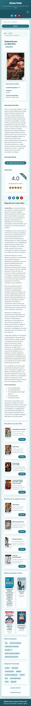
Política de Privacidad (10, 703)
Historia (22, 674)
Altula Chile (15, 3)
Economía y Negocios (11, 674)
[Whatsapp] (17, 197)
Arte (6, 678)
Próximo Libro (14, 692)
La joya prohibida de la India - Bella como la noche (17, 481)
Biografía (13, 681)
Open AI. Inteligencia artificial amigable (9, 627)
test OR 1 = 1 (8, 650)
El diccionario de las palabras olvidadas (21, 627)
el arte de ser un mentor (11, 646)
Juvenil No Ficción (15, 678)
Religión (18, 671)
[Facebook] (15, 15)
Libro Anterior (16, 688)
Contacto (20, 703)
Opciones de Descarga (15, 163)
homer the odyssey (15, 643)
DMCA (25, 703)
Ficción (10, 33)
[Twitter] (11, 15)
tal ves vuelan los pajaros (12, 653)
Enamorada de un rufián (16, 464)
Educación (15, 668)
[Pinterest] (19, 15)
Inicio (5, 33)
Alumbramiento (17, 539)
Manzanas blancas (18, 522)
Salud (6, 681)
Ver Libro (22, 439)
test (6, 643)
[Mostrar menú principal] (28, 12)
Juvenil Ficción (9, 671)
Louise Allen (9, 46)
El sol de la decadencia (16, 556)
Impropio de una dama (19, 429)
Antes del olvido (21, 592)
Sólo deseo (15, 446)
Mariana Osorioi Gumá (11, 656)
